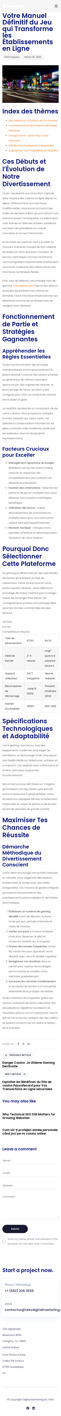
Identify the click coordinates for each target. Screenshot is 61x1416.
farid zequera (12, 57)
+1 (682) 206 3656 (19, 1290)
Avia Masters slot (23, 286)
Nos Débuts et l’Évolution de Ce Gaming (33, 120)
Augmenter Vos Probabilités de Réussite (33, 150)
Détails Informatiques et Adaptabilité (31, 145)
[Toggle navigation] (49, 6)
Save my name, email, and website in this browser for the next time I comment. (33, 1241)
